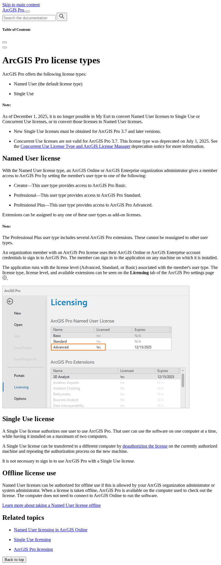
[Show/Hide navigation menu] (27, 11)
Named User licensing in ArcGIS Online (50, 529)
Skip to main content (21, 4)
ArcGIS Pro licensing (33, 549)
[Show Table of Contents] (4, 47)
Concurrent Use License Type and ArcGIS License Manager (75, 146)
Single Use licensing (32, 539)
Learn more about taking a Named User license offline (51, 505)
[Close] (4, 42)
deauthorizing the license (145, 446)
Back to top (14, 560)
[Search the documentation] (62, 17)
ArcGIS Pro (13, 9)
